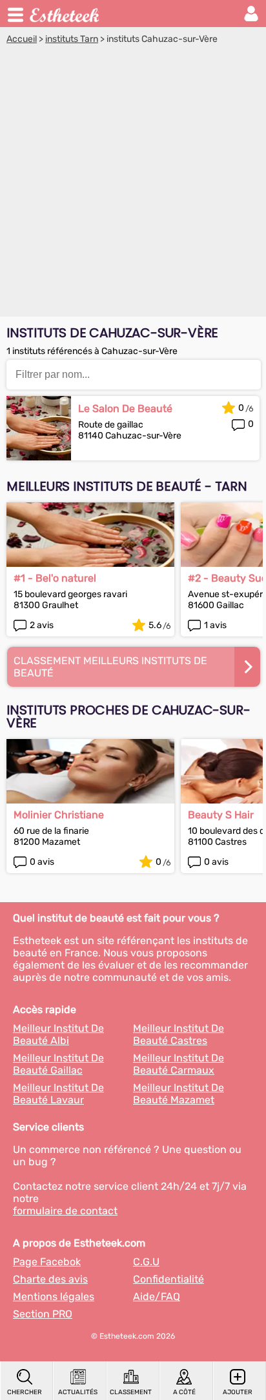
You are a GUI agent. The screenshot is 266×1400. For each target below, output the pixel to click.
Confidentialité (168, 1279)
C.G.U (146, 1262)
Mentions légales (53, 1296)
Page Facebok (47, 1262)
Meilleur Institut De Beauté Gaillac (58, 1064)
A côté (184, 1392)
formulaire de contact (65, 1211)
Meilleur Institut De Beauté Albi (58, 1034)
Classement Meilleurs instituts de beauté (110, 667)
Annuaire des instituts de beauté (65, 13)
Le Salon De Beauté (125, 408)
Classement (131, 1392)
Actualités (77, 1392)
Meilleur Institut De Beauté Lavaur (58, 1093)
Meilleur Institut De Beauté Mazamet (178, 1093)
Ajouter (237, 1392)
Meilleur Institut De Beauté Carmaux (178, 1064)
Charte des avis (50, 1279)
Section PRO (42, 1314)
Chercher (24, 1392)
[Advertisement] (133, 184)
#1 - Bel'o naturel (55, 578)
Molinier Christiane (59, 815)
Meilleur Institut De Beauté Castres (178, 1034)
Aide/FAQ (156, 1296)
